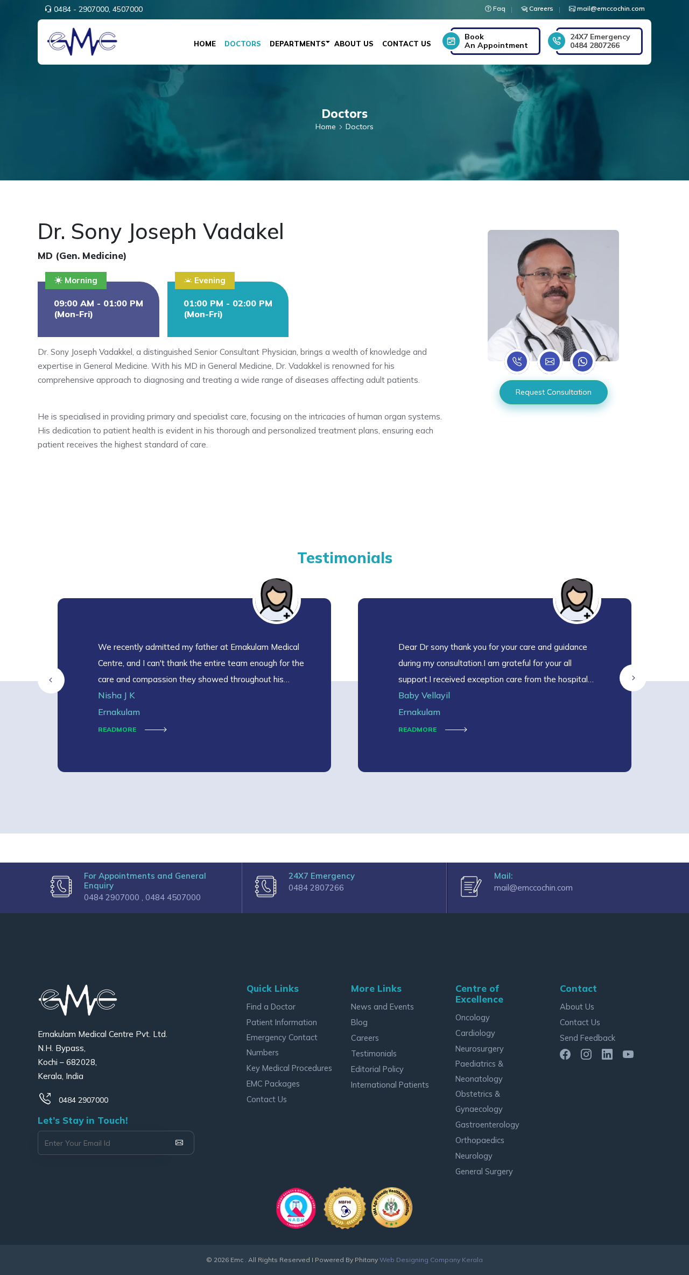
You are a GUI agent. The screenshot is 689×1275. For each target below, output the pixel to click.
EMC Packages (273, 1083)
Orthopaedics (479, 1140)
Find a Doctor (271, 1006)
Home (205, 43)
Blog (359, 1022)
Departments (298, 43)
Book (496, 41)
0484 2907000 (83, 1100)
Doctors (242, 43)
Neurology (474, 1156)
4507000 (128, 9)
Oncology (472, 1017)
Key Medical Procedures (289, 1068)
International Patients (390, 1085)
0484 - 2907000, (82, 9)
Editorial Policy (377, 1069)
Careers (365, 1038)
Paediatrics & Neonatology (479, 1071)
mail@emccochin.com (533, 887)
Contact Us (406, 43)
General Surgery (484, 1171)
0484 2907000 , (114, 897)
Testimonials (374, 1053)
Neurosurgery (479, 1048)
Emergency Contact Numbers (282, 1044)
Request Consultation (554, 392)
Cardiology (475, 1033)
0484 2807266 (600, 41)
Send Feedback (587, 1038)
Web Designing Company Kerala (431, 1260)
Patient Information (282, 1022)
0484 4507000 (173, 897)
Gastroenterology (487, 1124)
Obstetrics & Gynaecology (479, 1101)
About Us (354, 43)
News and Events (382, 1006)
